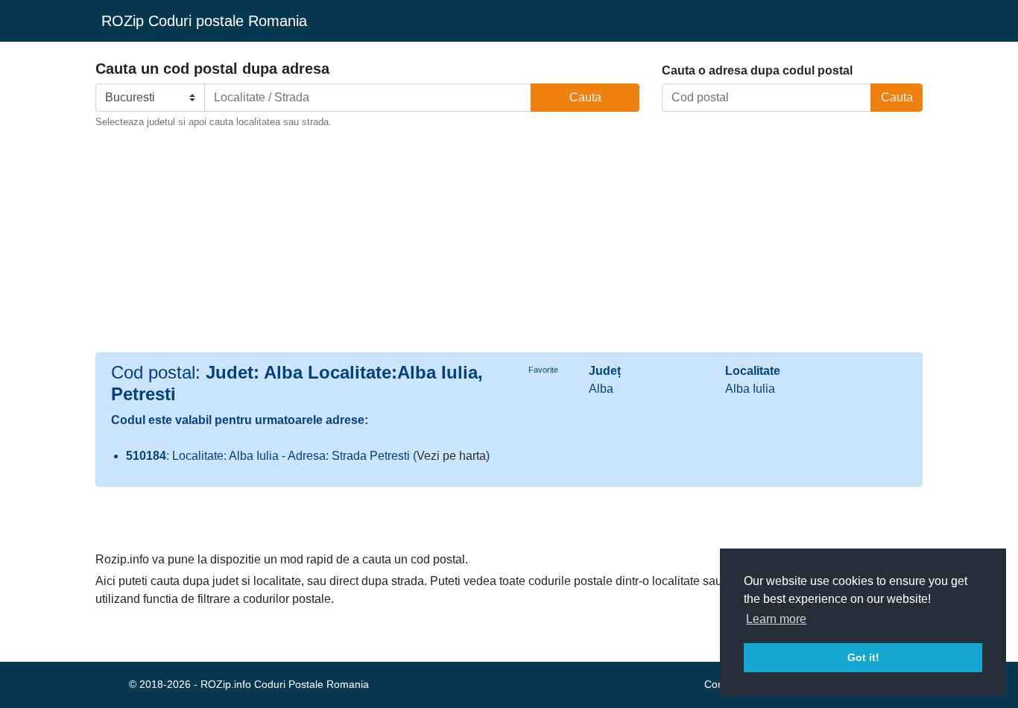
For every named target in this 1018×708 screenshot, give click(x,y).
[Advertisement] (509, 240)
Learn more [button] (776, 619)
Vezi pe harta (451, 455)
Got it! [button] (863, 657)
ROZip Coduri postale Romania (204, 21)
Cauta (585, 97)
